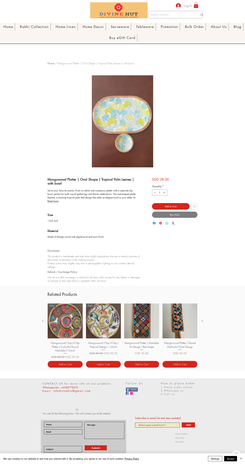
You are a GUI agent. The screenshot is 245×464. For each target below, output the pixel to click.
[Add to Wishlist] (194, 206)
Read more (53, 201)
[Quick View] (141, 321)
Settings (215, 458)
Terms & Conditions (181, 433)
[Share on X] (173, 223)
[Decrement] (154, 192)
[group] (122, 335)
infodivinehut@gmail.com (72, 391)
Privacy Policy (179, 437)
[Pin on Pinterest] (160, 223)
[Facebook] (127, 393)
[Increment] (164, 192)
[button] (66, 27)
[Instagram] (131, 393)
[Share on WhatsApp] (167, 223)
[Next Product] (202, 321)
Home (51, 63)
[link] (196, 5)
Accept (230, 458)
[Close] (241, 458)
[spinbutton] (159, 192)
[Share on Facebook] (154, 223)
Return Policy (179, 441)
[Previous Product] (43, 321)
